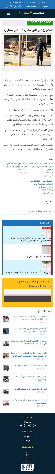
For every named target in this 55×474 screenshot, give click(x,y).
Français (35, 7)
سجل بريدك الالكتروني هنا (40, 286)
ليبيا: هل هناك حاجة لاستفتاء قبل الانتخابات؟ (31, 366)
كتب (48, 7)
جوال (44, 7)
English (28, 7)
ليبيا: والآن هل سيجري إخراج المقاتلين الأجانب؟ (30, 389)
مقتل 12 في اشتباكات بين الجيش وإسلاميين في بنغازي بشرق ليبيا (41, 184)
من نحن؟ (27, 422)
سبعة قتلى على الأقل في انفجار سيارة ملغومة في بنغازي (41, 166)
